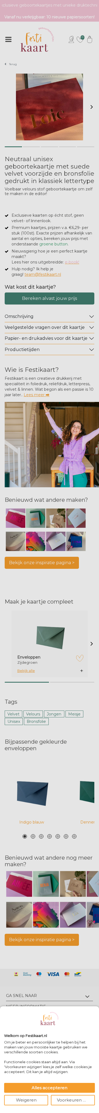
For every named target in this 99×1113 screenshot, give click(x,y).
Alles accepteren (49, 1087)
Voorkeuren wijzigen (76, 1100)
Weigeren (26, 1100)
